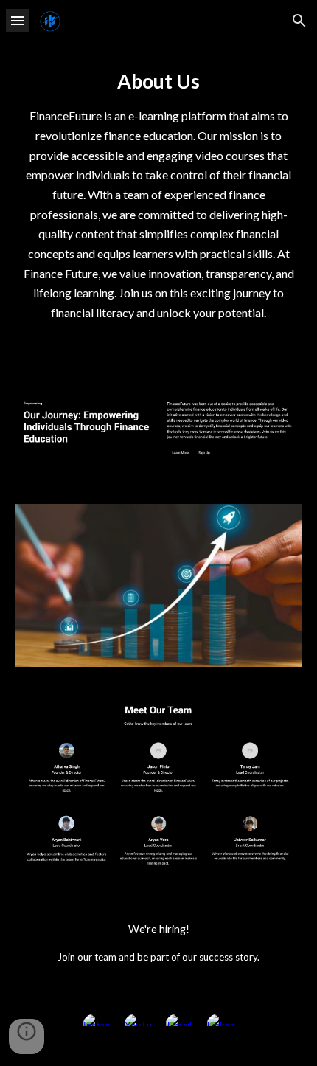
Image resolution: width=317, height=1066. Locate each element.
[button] (17, 20)
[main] (158, 194)
